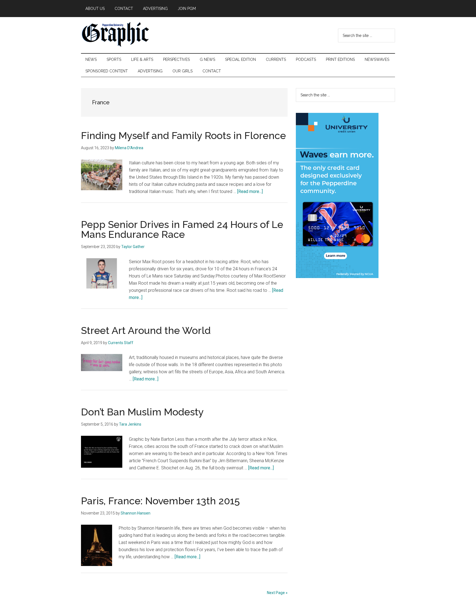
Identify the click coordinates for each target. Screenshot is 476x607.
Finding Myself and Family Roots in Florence (183, 135)
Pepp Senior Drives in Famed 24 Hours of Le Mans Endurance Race (182, 229)
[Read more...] (250, 191)
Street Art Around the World (146, 330)
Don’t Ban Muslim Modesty (142, 412)
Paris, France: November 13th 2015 (160, 501)
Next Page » (277, 592)
